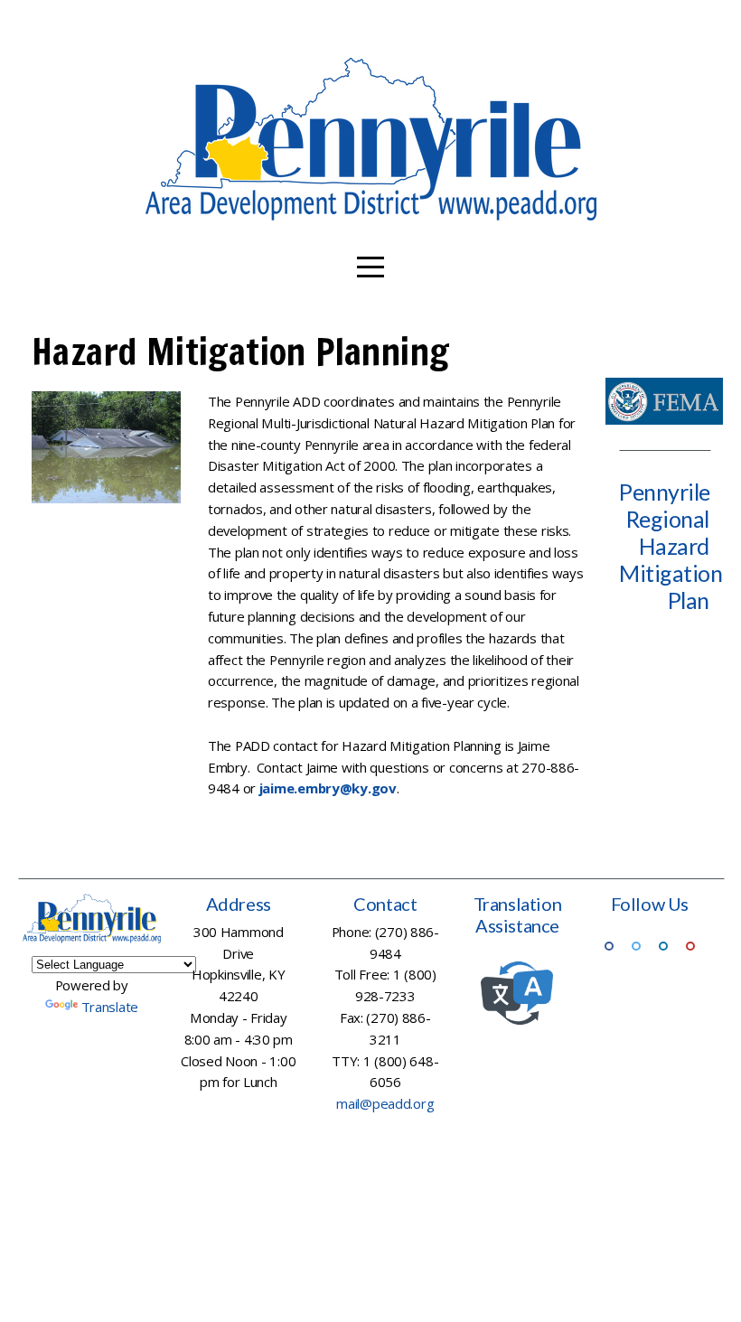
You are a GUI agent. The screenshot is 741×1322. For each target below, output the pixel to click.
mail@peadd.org (385, 1103)
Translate (109, 1007)
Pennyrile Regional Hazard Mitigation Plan (670, 546)
